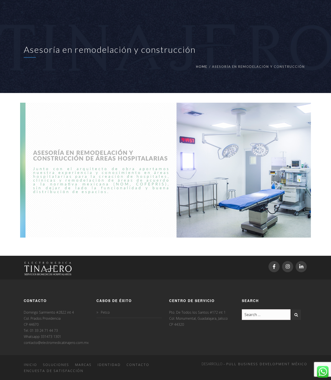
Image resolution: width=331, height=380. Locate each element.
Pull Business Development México (266, 364)
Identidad (109, 364)
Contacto (137, 364)
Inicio (30, 364)
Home (201, 67)
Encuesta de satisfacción (53, 370)
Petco (105, 312)
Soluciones (56, 364)
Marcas (83, 364)
